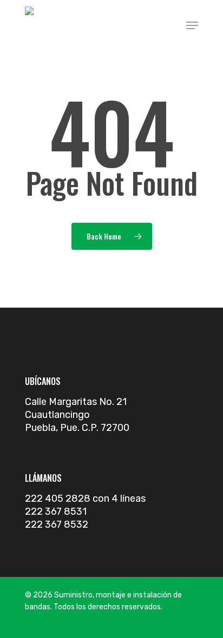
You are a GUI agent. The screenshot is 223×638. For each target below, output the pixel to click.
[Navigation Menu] (192, 25)
